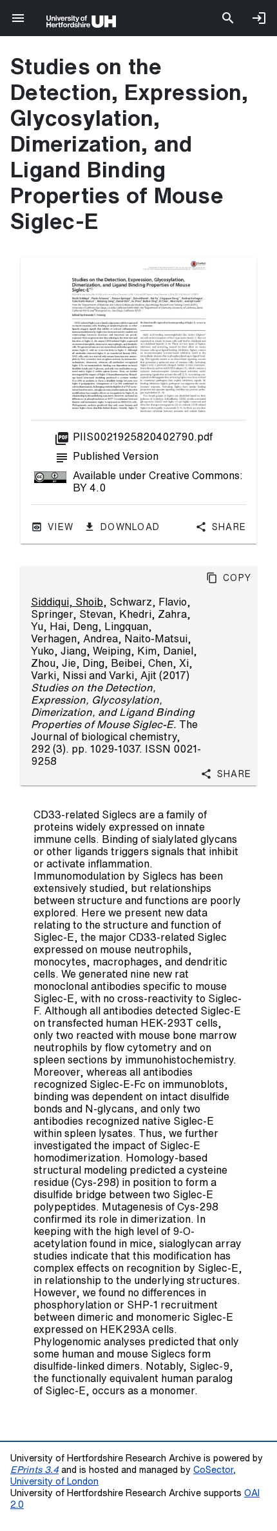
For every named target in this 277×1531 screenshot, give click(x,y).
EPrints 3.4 (34, 1469)
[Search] (228, 18)
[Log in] (259, 18)
